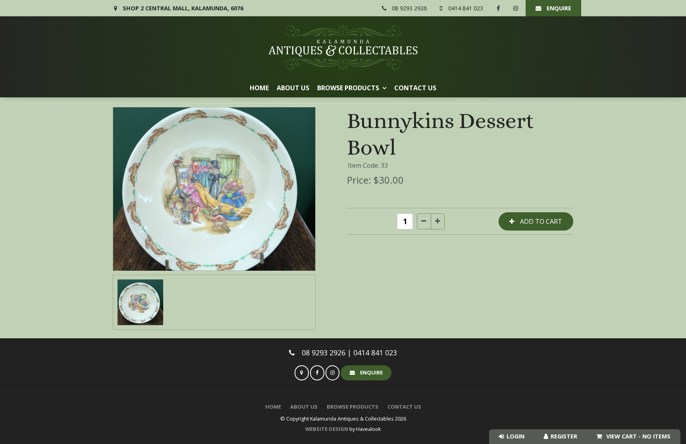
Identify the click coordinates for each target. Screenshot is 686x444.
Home (259, 87)
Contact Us (415, 87)
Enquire (559, 8)
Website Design (326, 428)
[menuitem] (273, 407)
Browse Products (348, 87)
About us (293, 87)
